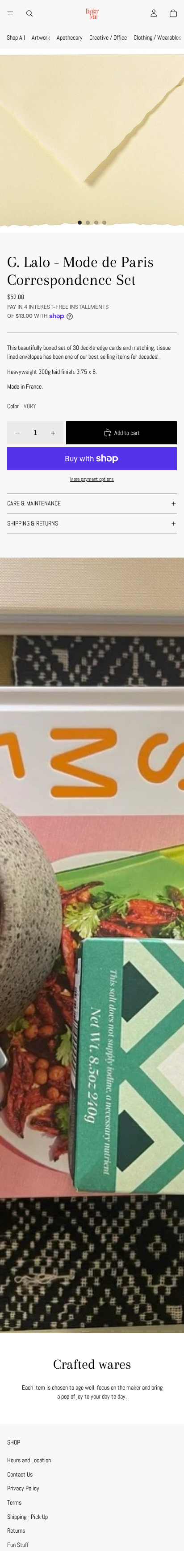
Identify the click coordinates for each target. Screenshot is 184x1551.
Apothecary (70, 37)
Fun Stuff (18, 1545)
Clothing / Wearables (157, 37)
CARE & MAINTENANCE (34, 503)
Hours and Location (29, 1461)
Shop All (16, 37)
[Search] (29, 13)
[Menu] (10, 13)
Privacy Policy (23, 1489)
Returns (16, 1531)
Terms (14, 1502)
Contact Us (20, 1474)
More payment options (92, 479)
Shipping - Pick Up (27, 1517)
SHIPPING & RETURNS (32, 523)
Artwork (41, 37)
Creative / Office (108, 37)
